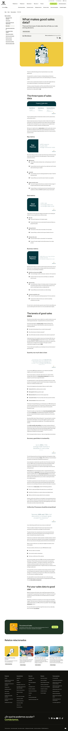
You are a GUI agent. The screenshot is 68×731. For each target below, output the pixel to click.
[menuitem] (65, 0)
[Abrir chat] (65, 728)
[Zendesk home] (4, 3)
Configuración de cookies (29, 728)
